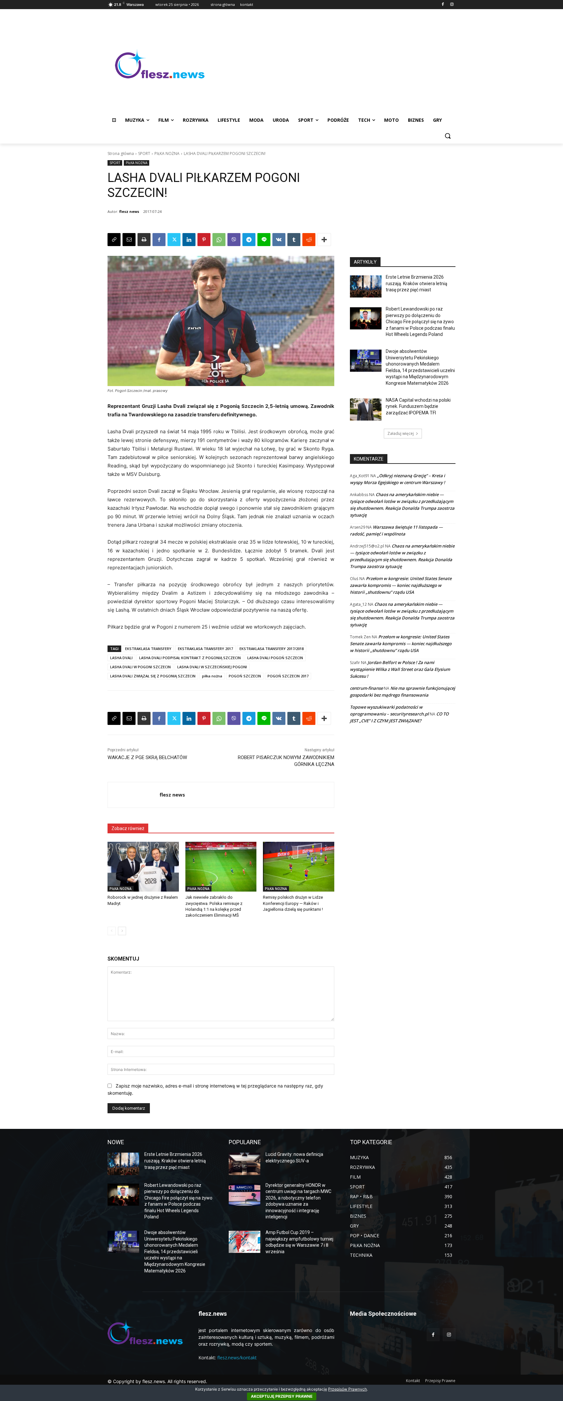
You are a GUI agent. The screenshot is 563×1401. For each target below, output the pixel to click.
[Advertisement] (333, 63)
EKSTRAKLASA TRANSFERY (148, 648)
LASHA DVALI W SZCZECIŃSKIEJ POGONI (212, 666)
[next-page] (122, 931)
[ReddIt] (308, 239)
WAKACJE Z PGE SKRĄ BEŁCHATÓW (147, 757)
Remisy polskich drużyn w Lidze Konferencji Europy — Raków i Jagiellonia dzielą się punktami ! (293, 903)
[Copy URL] (114, 239)
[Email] (129, 239)
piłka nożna (212, 675)
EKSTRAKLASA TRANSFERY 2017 (205, 648)
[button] (447, 136)
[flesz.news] (160, 63)
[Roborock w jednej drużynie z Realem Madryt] (143, 867)
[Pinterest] (203, 239)
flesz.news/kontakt (237, 1357)
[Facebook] (442, 4)
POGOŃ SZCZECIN (245, 675)
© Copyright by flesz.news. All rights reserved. (157, 1381)
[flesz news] (134, 795)
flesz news (129, 211)
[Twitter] (173, 239)
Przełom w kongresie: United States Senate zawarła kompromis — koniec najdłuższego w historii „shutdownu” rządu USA (401, 585)
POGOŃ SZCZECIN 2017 (288, 675)
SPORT (144, 153)
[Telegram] (248, 239)
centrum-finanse (366, 688)
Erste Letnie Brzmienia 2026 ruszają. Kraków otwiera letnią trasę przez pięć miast (416, 283)
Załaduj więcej (400, 433)
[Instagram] (451, 4)
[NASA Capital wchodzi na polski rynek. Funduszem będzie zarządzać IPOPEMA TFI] (366, 409)
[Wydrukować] (144, 239)
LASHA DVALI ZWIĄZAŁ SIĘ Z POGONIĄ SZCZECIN (152, 675)
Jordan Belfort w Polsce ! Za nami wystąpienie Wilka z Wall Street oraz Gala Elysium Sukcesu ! (400, 669)
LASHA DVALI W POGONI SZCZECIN (140, 666)
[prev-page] (112, 931)
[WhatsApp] (218, 239)
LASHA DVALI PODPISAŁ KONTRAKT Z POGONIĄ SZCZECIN (190, 657)
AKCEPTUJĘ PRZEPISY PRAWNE (281, 1396)
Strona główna (121, 153)
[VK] (278, 239)
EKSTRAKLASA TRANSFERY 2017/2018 (271, 648)
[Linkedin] (188, 239)
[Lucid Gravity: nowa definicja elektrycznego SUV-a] (244, 1164)
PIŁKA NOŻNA (167, 153)
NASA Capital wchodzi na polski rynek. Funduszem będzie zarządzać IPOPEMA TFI (418, 406)
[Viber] (233, 239)
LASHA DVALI (121, 657)
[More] (324, 239)
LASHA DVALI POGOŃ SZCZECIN (275, 657)
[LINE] (263, 239)
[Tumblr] (293, 239)
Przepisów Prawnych (347, 1389)
